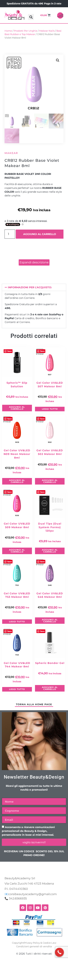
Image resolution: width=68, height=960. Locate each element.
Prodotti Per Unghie (25, 30)
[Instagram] (30, 907)
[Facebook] (23, 907)
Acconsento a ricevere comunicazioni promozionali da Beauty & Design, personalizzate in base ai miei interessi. (28, 831)
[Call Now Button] (59, 952)
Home (8, 30)
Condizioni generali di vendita (34, 946)
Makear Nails (47, 30)
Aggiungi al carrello (39, 234)
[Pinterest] (45, 907)
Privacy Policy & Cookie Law (40, 942)
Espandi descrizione (34, 262)
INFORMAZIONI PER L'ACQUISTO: (30, 287)
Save (9, 351)
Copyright (18, 942)
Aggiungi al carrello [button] (17, 408)
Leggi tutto (50, 409)
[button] (31, 17)
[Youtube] (37, 907)
